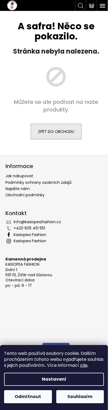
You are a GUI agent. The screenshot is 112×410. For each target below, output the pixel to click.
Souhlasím (79, 396)
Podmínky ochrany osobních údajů (38, 182)
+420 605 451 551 (29, 228)
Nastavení (54, 379)
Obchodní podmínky (25, 195)
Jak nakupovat (19, 176)
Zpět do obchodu (56, 131)
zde (84, 365)
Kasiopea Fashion (30, 234)
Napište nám (17, 188)
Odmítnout (28, 396)
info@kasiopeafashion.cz (37, 222)
